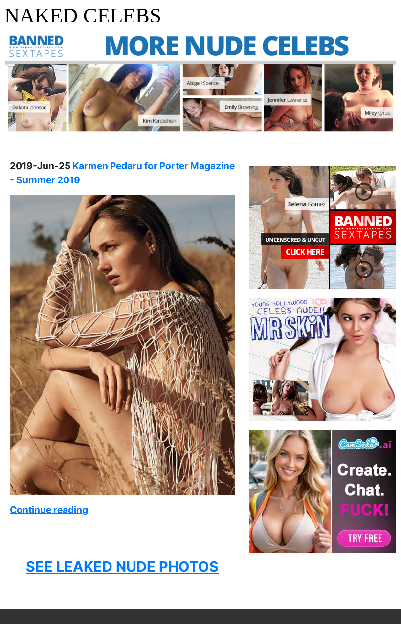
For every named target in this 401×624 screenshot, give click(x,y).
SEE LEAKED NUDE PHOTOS (122, 566)
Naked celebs (82, 15)
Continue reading (49, 509)
